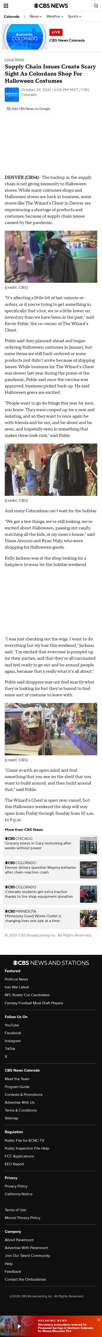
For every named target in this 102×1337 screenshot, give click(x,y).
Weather (53, 16)
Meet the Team (17, 1079)
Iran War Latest (17, 987)
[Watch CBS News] (19, 1326)
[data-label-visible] (97, 1319)
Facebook (13, 1033)
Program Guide (17, 1087)
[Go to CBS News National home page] (51, 5)
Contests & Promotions (23, 1095)
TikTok (10, 1049)
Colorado (11, 16)
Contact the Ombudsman (25, 1279)
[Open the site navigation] (19, 6)
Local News (14, 59)
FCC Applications (19, 1156)
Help (9, 1264)
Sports (73, 16)
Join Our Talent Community (27, 1256)
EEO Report (14, 1164)
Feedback (13, 1272)
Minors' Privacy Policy (22, 1218)
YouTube (12, 1025)
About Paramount (19, 1240)
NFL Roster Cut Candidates (27, 995)
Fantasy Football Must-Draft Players (34, 1003)
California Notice (18, 1194)
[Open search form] (96, 6)
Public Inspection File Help (27, 1148)
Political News (16, 979)
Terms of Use (15, 1210)
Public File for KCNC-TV (24, 1140)
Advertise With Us (19, 1102)
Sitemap (11, 1118)
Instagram (13, 1041)
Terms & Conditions (21, 1110)
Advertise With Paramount (26, 1248)
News (35, 16)
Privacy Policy (16, 1186)
